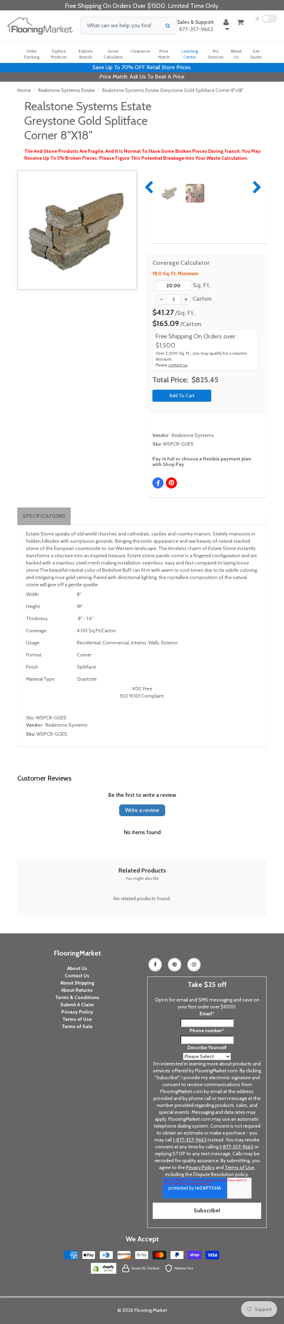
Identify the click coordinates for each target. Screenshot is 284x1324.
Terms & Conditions (77, 997)
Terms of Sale (77, 1026)
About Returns (77, 990)
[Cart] (240, 22)
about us (236, 53)
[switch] (266, 19)
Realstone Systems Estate (66, 90)
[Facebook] (155, 964)
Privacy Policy (77, 1012)
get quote (256, 53)
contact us (177, 365)
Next (255, 187)
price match (164, 53)
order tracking (31, 53)
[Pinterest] (174, 964)
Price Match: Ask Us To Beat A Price (142, 76)
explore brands (85, 53)
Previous (150, 187)
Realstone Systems (193, 435)
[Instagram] (194, 964)
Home (24, 90)
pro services (215, 53)
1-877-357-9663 (189, 1140)
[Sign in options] (226, 25)
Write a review (142, 810)
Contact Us (77, 975)
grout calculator (113, 53)
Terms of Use (77, 1019)
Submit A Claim (77, 1004)
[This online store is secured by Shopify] (103, 1268)
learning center (189, 53)
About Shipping (77, 983)
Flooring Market (150, 1310)
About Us (77, 968)
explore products (59, 53)
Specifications (44, 516)
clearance (140, 51)
